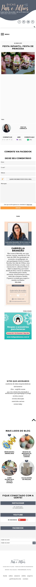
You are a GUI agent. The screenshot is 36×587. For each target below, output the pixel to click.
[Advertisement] (18, 96)
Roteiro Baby (18, 404)
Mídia (24, 576)
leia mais (18, 282)
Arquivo (30, 576)
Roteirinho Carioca (18, 401)
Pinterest (9, 139)
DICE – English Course (18, 389)
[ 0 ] (20, 139)
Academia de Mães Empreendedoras (18, 384)
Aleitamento (18, 386)
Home (5, 576)
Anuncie (17, 576)
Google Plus (5, 139)
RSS (32, 21)
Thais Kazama (13, 569)
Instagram (23, 21)
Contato (25, 579)
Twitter (7, 139)
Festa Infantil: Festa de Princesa (18, 47)
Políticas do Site (15, 579)
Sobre (11, 576)
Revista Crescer (18, 396)
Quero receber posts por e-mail (21, 179)
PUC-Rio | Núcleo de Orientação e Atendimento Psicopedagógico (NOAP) (18, 392)
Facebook (19, 21)
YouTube (28, 21)
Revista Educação (18, 399)
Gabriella (23, 128)
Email (11, 139)
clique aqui (29, 204)
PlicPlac (29, 569)
